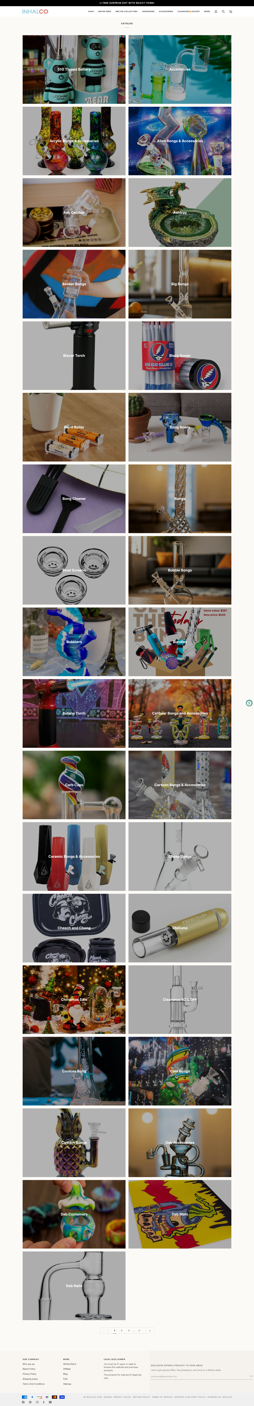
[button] (91, 11)
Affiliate (67, 1369)
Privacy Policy (29, 1374)
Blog (65, 1374)
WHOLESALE (69, 1364)
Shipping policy (30, 1379)
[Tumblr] (44, 1402)
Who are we (29, 1364)
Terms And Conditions (34, 1384)
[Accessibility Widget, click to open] (249, 703)
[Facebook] (23, 1402)
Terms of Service (162, 1397)
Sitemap (67, 1384)
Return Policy (29, 1369)
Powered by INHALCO (220, 1397)
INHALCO (91, 1397)
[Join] (250, 1376)
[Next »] (150, 1330)
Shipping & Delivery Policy (190, 1397)
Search (108, 1397)
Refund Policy (141, 1397)
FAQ (65, 1379)
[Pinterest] (30, 1402)
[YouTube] (50, 1402)
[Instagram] (37, 1402)
